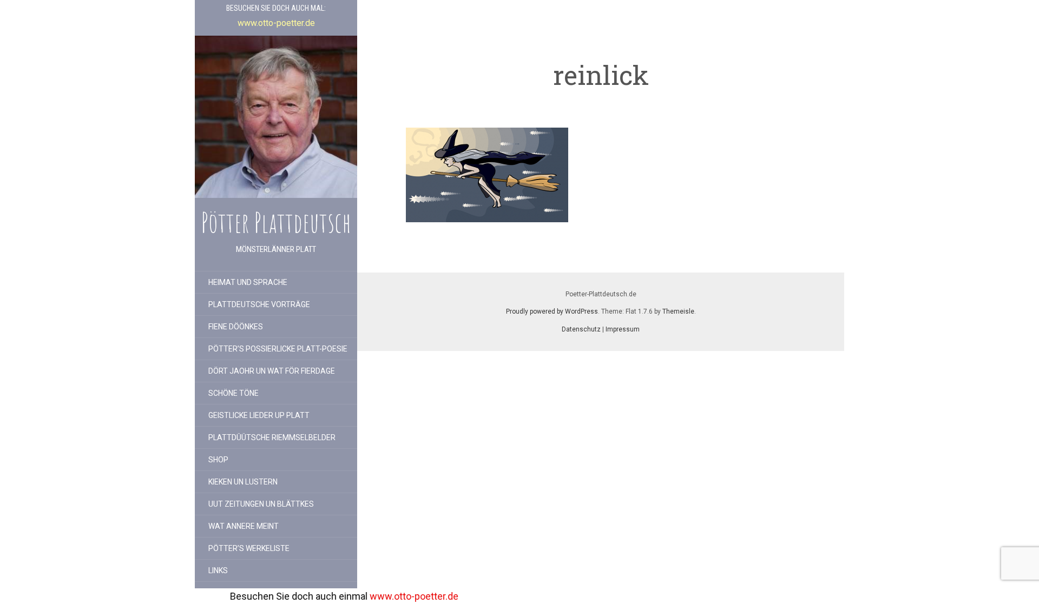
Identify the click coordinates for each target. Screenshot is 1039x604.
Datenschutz (581, 329)
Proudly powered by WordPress (552, 311)
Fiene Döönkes (235, 326)
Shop (218, 459)
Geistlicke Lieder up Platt (259, 415)
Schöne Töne (233, 393)
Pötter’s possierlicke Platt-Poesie (277, 348)
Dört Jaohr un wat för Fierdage (271, 371)
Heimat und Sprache (247, 282)
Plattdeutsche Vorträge (259, 304)
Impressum (623, 329)
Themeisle (678, 311)
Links (218, 570)
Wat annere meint (243, 526)
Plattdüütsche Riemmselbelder (272, 437)
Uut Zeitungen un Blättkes (261, 504)
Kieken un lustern (243, 481)
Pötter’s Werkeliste (249, 548)
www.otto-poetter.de (381, 596)
